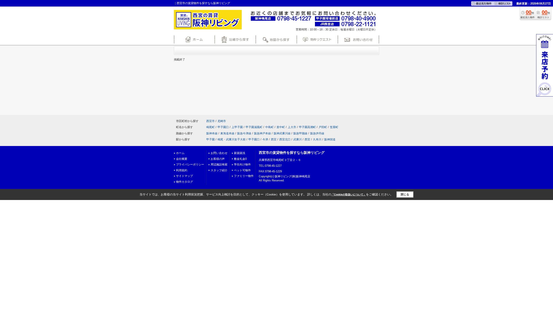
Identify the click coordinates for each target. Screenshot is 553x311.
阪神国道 (329, 139)
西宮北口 (285, 139)
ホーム (180, 153)
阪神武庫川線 (282, 133)
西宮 (273, 139)
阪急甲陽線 (300, 133)
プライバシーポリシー (190, 164)
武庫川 (297, 139)
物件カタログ (184, 181)
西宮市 (210, 121)
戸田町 (323, 127)
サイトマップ (184, 176)
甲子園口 (223, 127)
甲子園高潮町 (307, 127)
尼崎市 (222, 121)
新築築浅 (239, 153)
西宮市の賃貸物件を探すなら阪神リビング (291, 152)
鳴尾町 (210, 127)
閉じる (405, 194)
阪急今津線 (244, 133)
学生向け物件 (242, 164)
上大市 (292, 127)
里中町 (280, 127)
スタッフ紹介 (219, 170)
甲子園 (210, 139)
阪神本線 (212, 133)
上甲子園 (237, 127)
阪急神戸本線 (262, 133)
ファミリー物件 (244, 176)
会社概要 (181, 158)
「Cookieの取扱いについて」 (348, 194)
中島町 (269, 127)
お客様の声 (218, 158)
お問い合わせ (219, 153)
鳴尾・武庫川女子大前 (232, 139)
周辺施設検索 (219, 164)
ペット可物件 (242, 170)
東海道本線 (227, 133)
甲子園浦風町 (254, 127)
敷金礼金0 (240, 158)
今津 (265, 139)
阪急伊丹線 (317, 133)
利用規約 (181, 170)
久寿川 (317, 139)
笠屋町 (334, 127)
